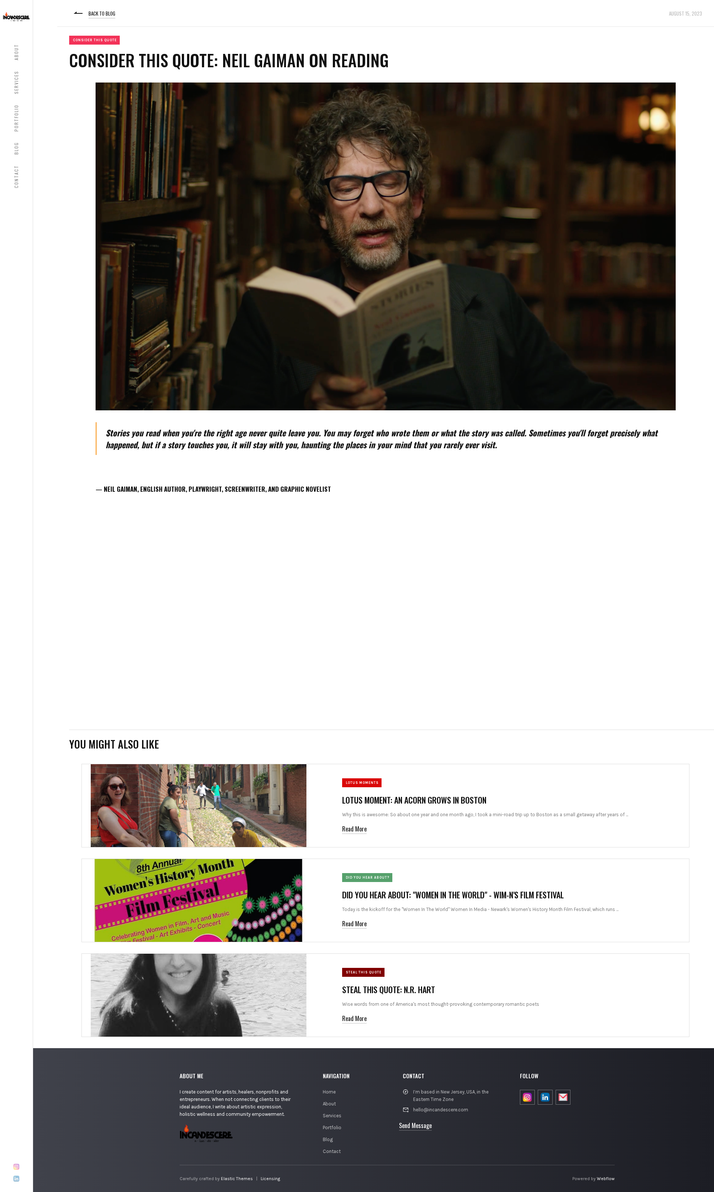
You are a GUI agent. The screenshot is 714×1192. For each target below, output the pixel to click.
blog (16, 148)
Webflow (606, 1178)
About (329, 1104)
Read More (354, 828)
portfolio (16, 118)
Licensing (270, 1178)
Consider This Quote (95, 40)
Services (332, 1115)
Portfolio (332, 1127)
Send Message (415, 1125)
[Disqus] (385, 616)
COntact (16, 176)
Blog (328, 1139)
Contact (332, 1151)
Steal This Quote (364, 972)
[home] (16, 16)
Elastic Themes (237, 1178)
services (16, 82)
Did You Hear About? (367, 877)
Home (329, 1092)
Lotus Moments (362, 783)
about (16, 52)
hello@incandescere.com (440, 1109)
